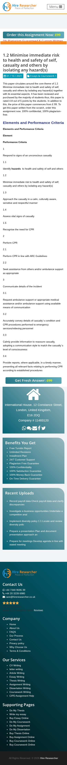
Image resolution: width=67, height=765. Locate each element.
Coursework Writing (20, 692)
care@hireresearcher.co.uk (20, 596)
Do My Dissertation (19, 729)
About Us (14, 628)
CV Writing (15, 665)
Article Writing (16, 673)
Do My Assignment (19, 725)
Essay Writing (16, 676)
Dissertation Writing (20, 688)
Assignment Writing (19, 684)
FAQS (12, 632)
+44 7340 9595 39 (15, 590)
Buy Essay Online (19, 718)
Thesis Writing (17, 680)
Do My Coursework (19, 721)
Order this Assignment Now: (33, 34)
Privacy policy (16, 643)
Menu (54, 6)
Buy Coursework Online (22, 740)
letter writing (16, 669)
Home (12, 624)
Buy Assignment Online (22, 737)
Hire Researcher (49, 758)
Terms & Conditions (20, 650)
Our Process (16, 635)
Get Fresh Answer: (33, 380)
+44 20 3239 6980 (15, 593)
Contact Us (15, 639)
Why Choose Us (18, 647)
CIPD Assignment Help (21, 695)
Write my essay (17, 714)
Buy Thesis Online (19, 733)
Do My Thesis (16, 710)
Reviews (38, 610)
